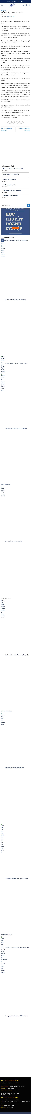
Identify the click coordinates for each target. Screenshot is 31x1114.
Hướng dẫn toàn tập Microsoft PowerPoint (16, 1016)
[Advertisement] (15, 148)
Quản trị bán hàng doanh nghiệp (13, 541)
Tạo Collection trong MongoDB (11, 174)
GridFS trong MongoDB (9, 184)
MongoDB (3, 10)
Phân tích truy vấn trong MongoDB (12, 190)
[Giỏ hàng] (26, 5)
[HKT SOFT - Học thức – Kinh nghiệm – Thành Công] (12, 5)
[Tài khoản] (23, 5)
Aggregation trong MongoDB (10, 195)
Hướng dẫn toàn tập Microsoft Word (14, 767)
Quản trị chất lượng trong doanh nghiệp (15, 299)
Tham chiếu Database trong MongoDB (13, 168)
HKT (14, 16)
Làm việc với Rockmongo (9, 179)
